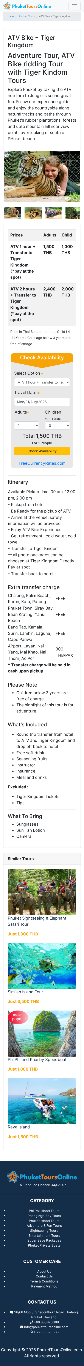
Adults (21, 412)
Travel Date (25, 392)
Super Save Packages (44, 1240)
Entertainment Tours (44, 1236)
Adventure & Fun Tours (44, 1226)
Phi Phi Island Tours (44, 1211)
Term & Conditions (44, 1281)
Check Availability (42, 451)
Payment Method (44, 1286)
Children (53, 412)
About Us (44, 1271)
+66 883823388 (46, 1332)
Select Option (27, 373)
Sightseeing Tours (44, 1231)
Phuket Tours (27, 16)
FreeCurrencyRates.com (42, 463)
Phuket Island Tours (44, 1221)
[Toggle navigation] (74, 6)
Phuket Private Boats (44, 1245)
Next (73, 176)
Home (10, 16)
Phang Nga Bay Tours (44, 1216)
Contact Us (44, 1276)
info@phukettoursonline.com (46, 1327)
